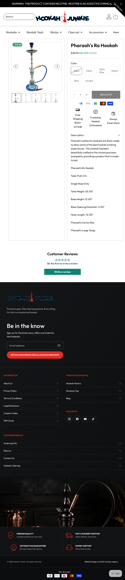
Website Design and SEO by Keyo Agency (101, 562)
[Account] (108, 16)
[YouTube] (85, 419)
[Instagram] (69, 419)
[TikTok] (93, 419)
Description (77, 135)
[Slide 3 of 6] (36, 98)
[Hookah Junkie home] (30, 297)
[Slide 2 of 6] (26, 98)
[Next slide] (58, 67)
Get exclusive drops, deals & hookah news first (35, 355)
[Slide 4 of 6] (46, 98)
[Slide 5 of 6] (56, 98)
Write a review (62, 271)
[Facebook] (77, 419)
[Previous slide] (15, 67)
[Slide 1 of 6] (16, 98)
